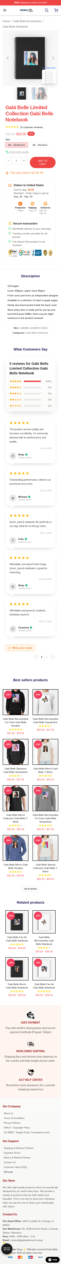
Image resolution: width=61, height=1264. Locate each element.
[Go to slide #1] (22, 93)
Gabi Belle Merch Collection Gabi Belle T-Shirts (15, 818)
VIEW (16, 711)
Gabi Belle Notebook (15, 26)
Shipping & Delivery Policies (18, 1148)
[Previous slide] (8, 58)
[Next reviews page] (52, 657)
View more (30, 889)
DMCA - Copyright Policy (17, 1127)
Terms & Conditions (14, 1118)
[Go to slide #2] (39, 93)
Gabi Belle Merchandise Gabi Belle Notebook (44, 940)
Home (6, 21)
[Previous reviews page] (36, 657)
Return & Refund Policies (17, 1157)
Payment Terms (12, 1152)
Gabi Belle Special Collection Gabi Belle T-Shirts (45, 868)
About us (8, 1113)
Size (7, 139)
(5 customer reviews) (31, 127)
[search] (47, 10)
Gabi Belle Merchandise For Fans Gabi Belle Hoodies (15, 722)
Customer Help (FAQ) (15, 1167)
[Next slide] (53, 58)
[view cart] (56, 10)
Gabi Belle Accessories (27, 21)
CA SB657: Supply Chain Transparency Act (26, 1132)
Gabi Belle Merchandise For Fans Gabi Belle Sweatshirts (45, 818)
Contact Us (10, 1162)
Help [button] (55, 1260)
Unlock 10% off (6, 1249)
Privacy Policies (12, 1122)
